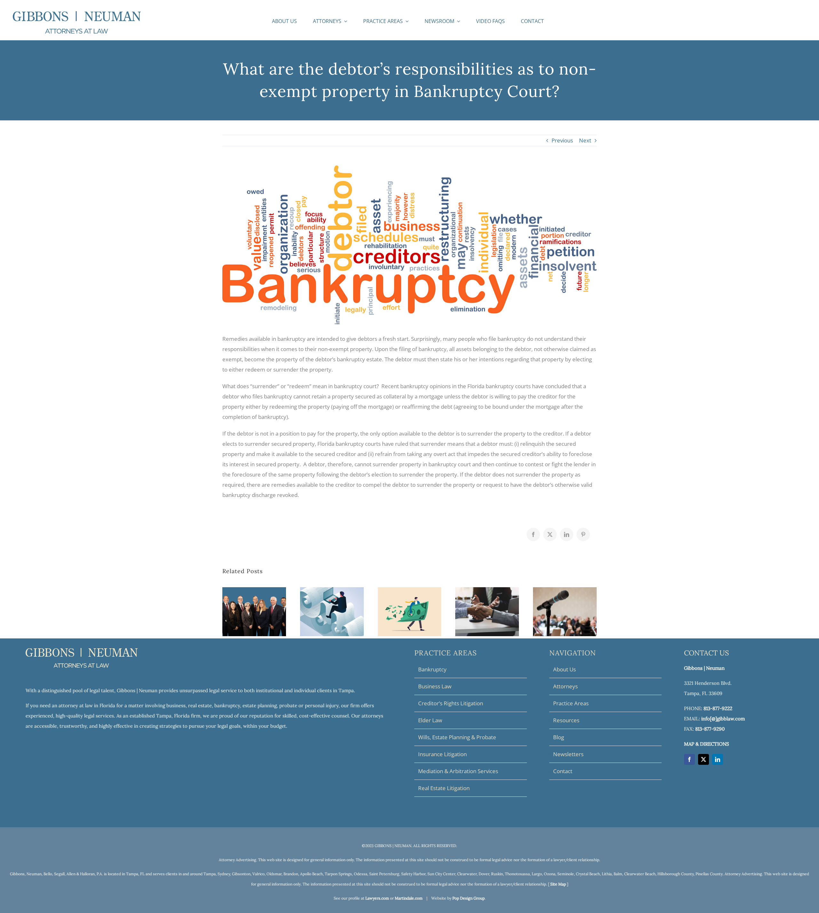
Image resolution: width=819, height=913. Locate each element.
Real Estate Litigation (444, 788)
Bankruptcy (432, 669)
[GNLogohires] (77, 14)
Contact (562, 771)
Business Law (434, 686)
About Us (564, 669)
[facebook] (689, 759)
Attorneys (565, 686)
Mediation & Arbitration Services (458, 771)
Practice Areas (571, 703)
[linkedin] (717, 759)
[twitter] (703, 759)
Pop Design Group (468, 898)
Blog (558, 737)
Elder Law (430, 720)
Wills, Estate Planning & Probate (457, 737)
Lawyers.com (377, 898)
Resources (566, 720)
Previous (562, 140)
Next (585, 140)
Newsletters (568, 754)
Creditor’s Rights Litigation (450, 703)
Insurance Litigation (442, 754)
